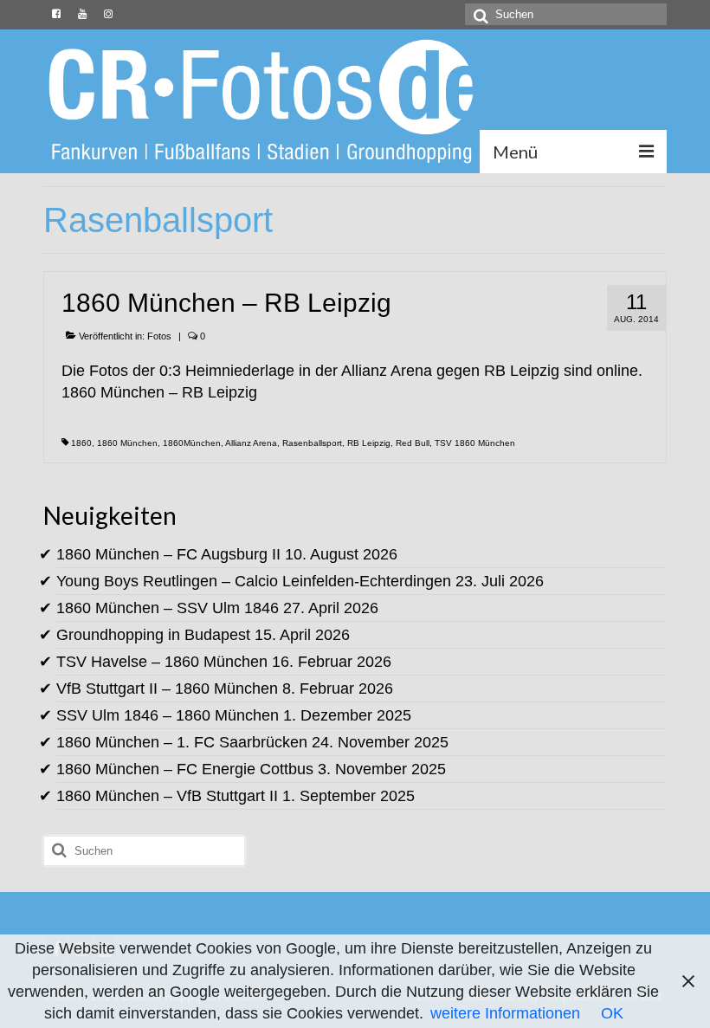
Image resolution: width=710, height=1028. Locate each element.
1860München (192, 443)
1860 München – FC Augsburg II (168, 554)
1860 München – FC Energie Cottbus (184, 769)
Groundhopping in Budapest (153, 634)
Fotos (159, 336)
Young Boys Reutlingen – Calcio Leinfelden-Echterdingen (253, 581)
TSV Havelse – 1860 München (162, 661)
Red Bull (412, 443)
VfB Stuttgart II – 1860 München (167, 688)
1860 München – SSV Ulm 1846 (167, 608)
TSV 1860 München (475, 443)
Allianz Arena (251, 443)
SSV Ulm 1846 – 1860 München (167, 715)
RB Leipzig (368, 443)
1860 (81, 443)
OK (612, 1013)
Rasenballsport (312, 443)
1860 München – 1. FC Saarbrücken (181, 742)
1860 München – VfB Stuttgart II (167, 796)
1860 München (127, 443)
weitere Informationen (505, 1013)
